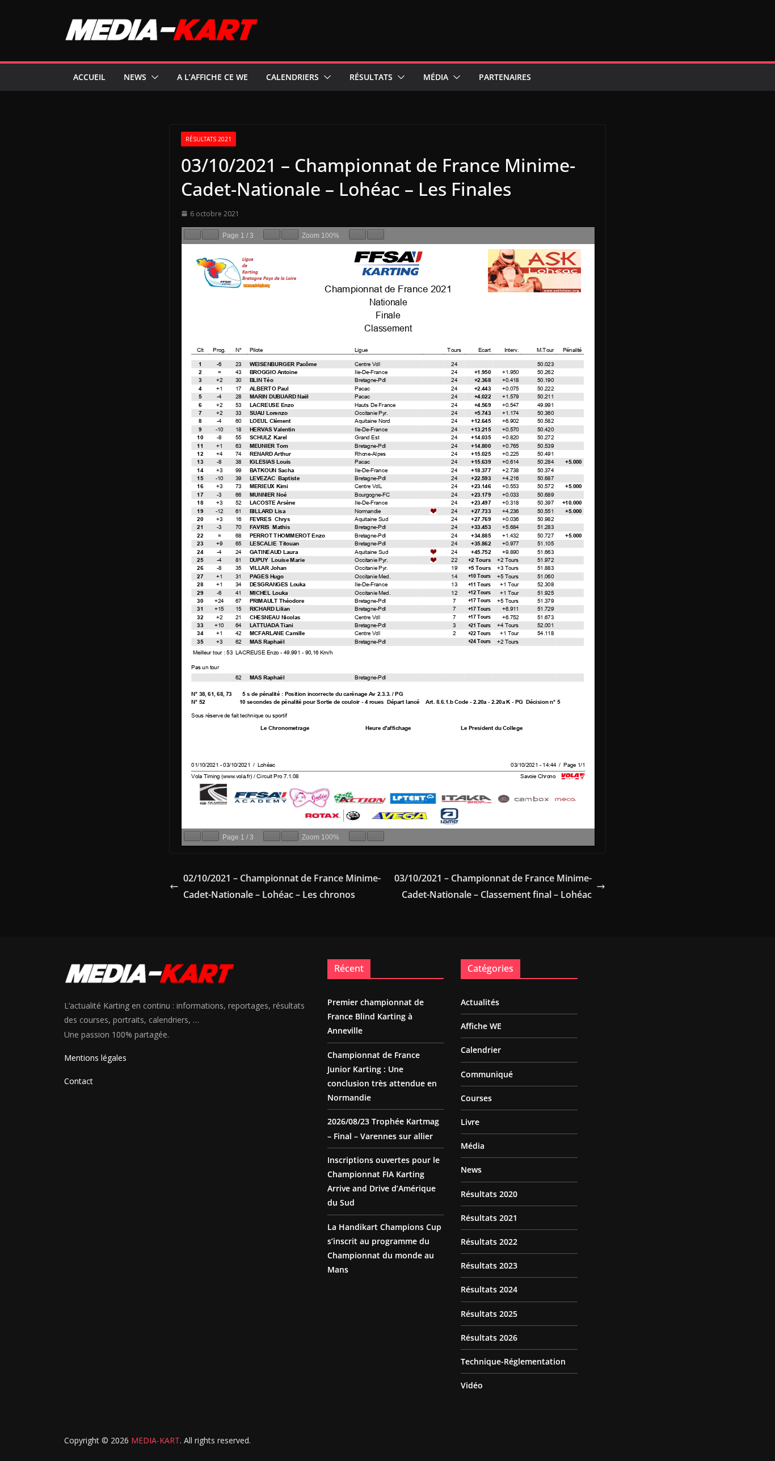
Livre (470, 1121)
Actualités (480, 1002)
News (135, 77)
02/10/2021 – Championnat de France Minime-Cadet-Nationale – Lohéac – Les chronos (282, 886)
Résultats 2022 (489, 1241)
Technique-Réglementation (513, 1361)
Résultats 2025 (489, 1313)
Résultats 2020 (489, 1194)
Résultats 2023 (489, 1265)
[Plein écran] (375, 234)
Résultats (371, 77)
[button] (152, 77)
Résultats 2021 (208, 139)
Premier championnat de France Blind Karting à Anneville (375, 1016)
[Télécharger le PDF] (357, 234)
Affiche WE (481, 1026)
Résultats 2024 (489, 1289)
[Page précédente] (192, 234)
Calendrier (481, 1049)
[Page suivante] (210, 234)
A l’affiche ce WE (212, 77)
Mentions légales (95, 1057)
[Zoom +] (289, 234)
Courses (476, 1098)
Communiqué (487, 1074)
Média (435, 77)
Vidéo (472, 1385)
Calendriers (292, 77)
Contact (78, 1081)
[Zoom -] (271, 234)
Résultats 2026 (489, 1337)
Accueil (89, 77)
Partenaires (505, 77)
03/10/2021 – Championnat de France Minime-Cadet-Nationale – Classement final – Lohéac (493, 886)
